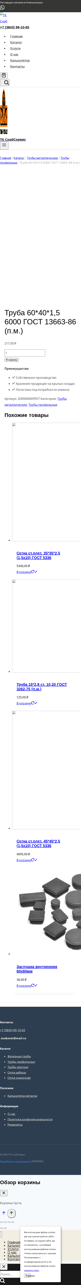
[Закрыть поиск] (4, 1267)
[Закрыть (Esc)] (1, 1222)
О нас (14, 54)
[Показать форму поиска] (4, 82)
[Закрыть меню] (1, 1234)
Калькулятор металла (22, 1096)
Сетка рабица (17, 1072)
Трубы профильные (42, 405)
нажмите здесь (31, 1270)
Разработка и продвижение (15, 1161)
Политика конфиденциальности (30, 1119)
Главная (16, 36)
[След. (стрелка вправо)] (5, 1228)
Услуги (15, 48)
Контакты (17, 66)
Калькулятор (20, 60)
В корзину (11, 359)
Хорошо (28, 1275)
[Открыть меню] (4, 145)
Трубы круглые (18, 1067)
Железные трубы (19, 1056)
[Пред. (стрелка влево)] (1, 1228)
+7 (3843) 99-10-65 (14, 27)
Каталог (16, 42)
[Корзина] (4, 75)
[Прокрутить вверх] (3, 1214)
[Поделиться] (5, 1222)
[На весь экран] (9, 1222)
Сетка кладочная (19, 1078)
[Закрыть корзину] (4, 1193)
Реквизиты (15, 1124)
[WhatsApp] (2, 9)
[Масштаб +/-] (12, 1222)
